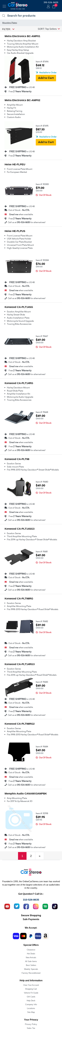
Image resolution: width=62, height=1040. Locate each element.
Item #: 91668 (42, 412)
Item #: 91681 (42, 551)
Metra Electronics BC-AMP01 (22, 36)
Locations (31, 1008)
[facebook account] (26, 906)
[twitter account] (16, 906)
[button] (49, 28)
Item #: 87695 (42, 126)
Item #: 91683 (42, 682)
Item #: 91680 (42, 482)
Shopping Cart (31, 989)
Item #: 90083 (42, 184)
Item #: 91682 (42, 621)
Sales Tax (31, 1028)
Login (47, 6)
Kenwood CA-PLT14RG (19, 383)
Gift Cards (31, 997)
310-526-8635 (51, 2)
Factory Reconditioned (31, 973)
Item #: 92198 (42, 813)
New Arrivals (31, 957)
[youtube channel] (7, 906)
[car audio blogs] (45, 906)
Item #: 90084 (42, 260)
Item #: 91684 (42, 746)
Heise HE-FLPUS (15, 231)
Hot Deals (31, 954)
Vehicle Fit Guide (31, 993)
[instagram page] (35, 906)
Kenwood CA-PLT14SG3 (19, 528)
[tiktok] (54, 906)
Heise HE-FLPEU (15, 164)
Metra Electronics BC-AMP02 (22, 100)
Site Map (31, 1012)
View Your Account (31, 985)
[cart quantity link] (53, 6)
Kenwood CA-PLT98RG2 (20, 723)
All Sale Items (31, 961)
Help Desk (31, 1001)
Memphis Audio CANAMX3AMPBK (26, 793)
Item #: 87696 (42, 61)
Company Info (31, 1004)
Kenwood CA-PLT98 (17, 459)
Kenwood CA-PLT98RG (19, 598)
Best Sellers (31, 965)
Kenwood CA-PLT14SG (19, 307)
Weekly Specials (31, 969)
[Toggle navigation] (4, 6)
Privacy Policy (31, 1024)
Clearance (31, 950)
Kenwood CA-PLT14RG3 (20, 664)
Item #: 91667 (42, 336)
